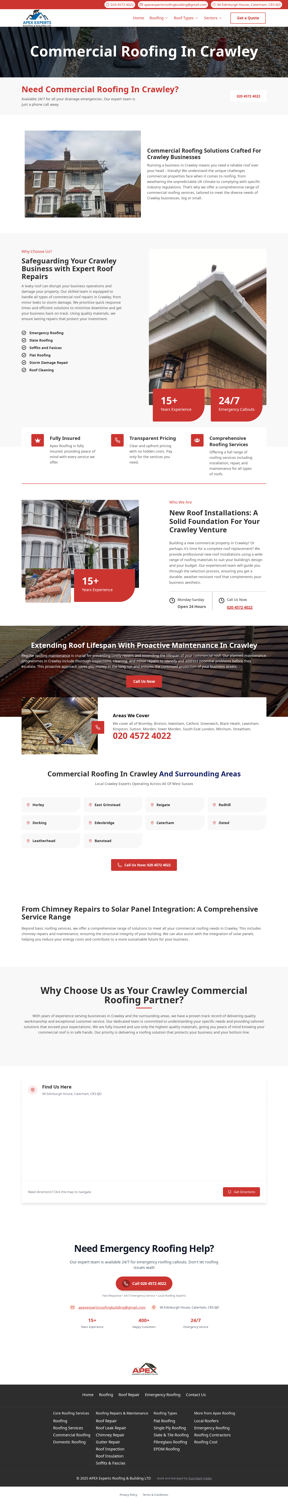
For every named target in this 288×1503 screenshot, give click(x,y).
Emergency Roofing (162, 1394)
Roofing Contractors (212, 1435)
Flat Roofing (164, 1420)
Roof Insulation (109, 1456)
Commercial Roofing (71, 1435)
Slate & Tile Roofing (171, 1435)
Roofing (156, 18)
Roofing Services (68, 1427)
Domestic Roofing (69, 1442)
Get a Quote (248, 18)
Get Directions (244, 1192)
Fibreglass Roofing (170, 1442)
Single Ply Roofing (170, 1427)
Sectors (210, 18)
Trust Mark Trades (200, 1478)
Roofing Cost (205, 1442)
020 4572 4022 (122, 4)
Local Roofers (206, 1420)
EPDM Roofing (167, 1449)
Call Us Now (144, 681)
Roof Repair (129, 1394)
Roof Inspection (110, 1449)
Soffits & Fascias (110, 1463)
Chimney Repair (110, 1435)
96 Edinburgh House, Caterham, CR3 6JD (249, 4)
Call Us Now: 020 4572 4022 (147, 865)
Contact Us (196, 1394)
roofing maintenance (52, 655)
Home (138, 18)
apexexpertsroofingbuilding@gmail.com (175, 4)
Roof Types (184, 18)
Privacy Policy (128, 1495)
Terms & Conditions (155, 1495)
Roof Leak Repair (111, 1427)
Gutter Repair (108, 1442)
